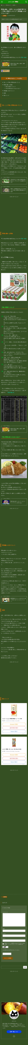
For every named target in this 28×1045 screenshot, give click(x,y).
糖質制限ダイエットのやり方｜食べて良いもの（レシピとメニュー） (18, 600)
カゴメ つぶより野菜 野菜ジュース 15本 (12, 718)
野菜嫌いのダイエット (9, 90)
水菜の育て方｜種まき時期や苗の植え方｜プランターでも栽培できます (18, 181)
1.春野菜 (4, 15)
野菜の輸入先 (11, 392)
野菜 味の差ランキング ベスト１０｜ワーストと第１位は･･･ (17, 502)
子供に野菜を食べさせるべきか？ (13, 88)
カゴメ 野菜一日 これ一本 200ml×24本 (11, 749)
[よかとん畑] (14, 2)
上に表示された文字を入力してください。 (11, 950)
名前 (4, 928)
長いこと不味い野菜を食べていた (12, 82)
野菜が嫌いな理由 (8, 84)
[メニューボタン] (2, 2)
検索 (25, 967)
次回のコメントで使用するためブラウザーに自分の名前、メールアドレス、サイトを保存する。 (14, 944)
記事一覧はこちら (14, 1031)
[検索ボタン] (26, 2)
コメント (5, 912)
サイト (4, 938)
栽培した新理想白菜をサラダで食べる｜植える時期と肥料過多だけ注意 (18, 190)
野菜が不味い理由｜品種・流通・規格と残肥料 (18, 64)
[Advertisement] (14, 212)
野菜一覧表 (23, 57)
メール (4, 933)
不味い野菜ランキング (10, 86)
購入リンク (6, 95)
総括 (5, 93)
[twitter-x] (14, 1036)
